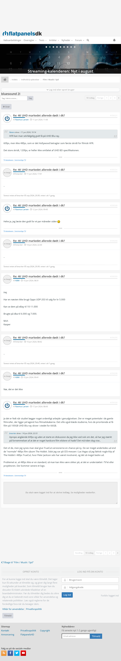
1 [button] (106, 98)
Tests (41, 40)
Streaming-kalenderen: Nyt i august (60, 59)
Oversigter (29, 40)
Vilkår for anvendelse (13, 609)
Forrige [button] (100, 98)
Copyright (45, 630)
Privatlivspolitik (34, 609)
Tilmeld (8, 615)
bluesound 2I (10, 94)
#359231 (113, 169)
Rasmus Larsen (22, 119)
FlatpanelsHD (27, 634)
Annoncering (7, 634)
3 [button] (114, 98)
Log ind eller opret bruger (61, 89)
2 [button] (110, 98)
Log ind (67, 594)
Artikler (53, 40)
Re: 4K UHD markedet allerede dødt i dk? (39, 115)
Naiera (12, 132)
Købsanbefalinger (12, 40)
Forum (78, 40)
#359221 (113, 115)
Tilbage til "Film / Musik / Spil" (18, 562)
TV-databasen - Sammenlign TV (15, 160)
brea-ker (12, 433)
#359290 (113, 241)
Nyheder (66, 40)
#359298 (113, 373)
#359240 (113, 205)
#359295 (113, 337)
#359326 (113, 402)
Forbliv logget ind (110, 595)
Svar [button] (7, 106)
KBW (17, 280)
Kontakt (5, 630)
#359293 (113, 276)
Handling (78, 553)
